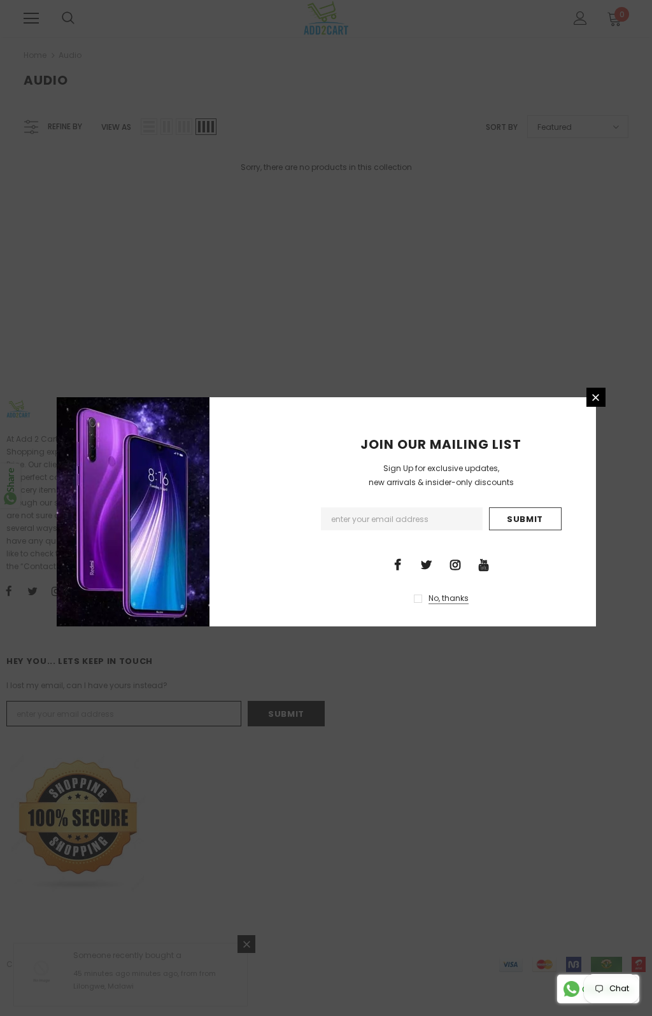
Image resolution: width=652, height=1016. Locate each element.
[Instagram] (455, 564)
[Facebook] (398, 564)
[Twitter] (426, 564)
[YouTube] (483, 564)
